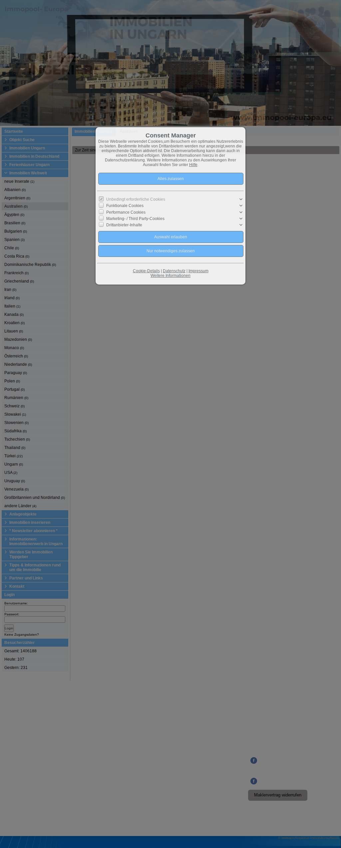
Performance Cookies (126, 212)
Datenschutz (174, 271)
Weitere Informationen (170, 275)
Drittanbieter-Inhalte (124, 225)
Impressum (198, 271)
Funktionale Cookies (125, 205)
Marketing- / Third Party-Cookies (135, 218)
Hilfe (193, 164)
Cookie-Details (146, 271)
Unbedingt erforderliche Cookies (135, 199)
